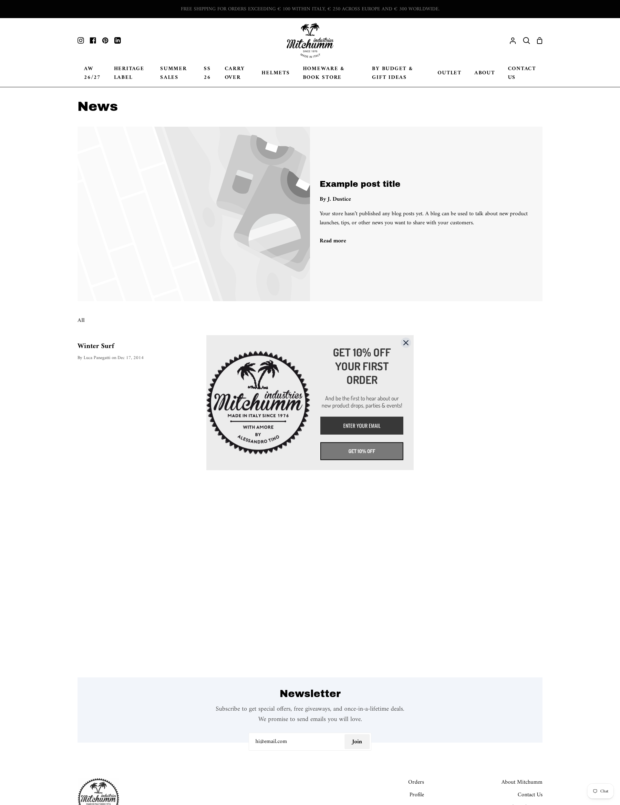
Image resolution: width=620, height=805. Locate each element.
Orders (416, 782)
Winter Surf (96, 346)
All (81, 320)
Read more (333, 241)
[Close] (406, 342)
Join (357, 742)
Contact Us (530, 795)
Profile (416, 795)
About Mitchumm (521, 782)
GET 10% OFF (361, 451)
